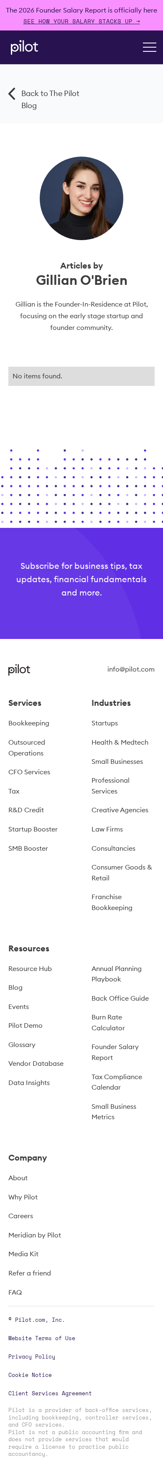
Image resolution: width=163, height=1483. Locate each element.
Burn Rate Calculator (108, 1022)
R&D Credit (26, 810)
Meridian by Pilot (34, 1235)
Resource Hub (30, 968)
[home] (22, 47)
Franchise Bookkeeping (112, 902)
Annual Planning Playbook (117, 974)
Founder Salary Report (115, 1052)
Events (18, 1006)
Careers (20, 1216)
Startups (105, 723)
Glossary (22, 1044)
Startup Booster (33, 829)
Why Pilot (23, 1197)
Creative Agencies (120, 810)
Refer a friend (29, 1273)
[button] (149, 47)
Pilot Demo (25, 1025)
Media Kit (23, 1254)
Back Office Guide (120, 998)
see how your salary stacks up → (81, 21)
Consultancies (113, 848)
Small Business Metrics (114, 1111)
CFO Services (29, 772)
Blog (15, 987)
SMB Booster (28, 848)
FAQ (15, 1292)
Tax (13, 791)
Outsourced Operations (26, 747)
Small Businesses (117, 761)
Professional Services (111, 785)
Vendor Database (36, 1063)
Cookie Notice (30, 1375)
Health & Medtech (120, 742)
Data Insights (29, 1082)
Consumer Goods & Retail (122, 872)
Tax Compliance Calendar (117, 1082)
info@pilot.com (131, 669)
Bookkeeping (28, 723)
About (18, 1178)
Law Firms (107, 829)
